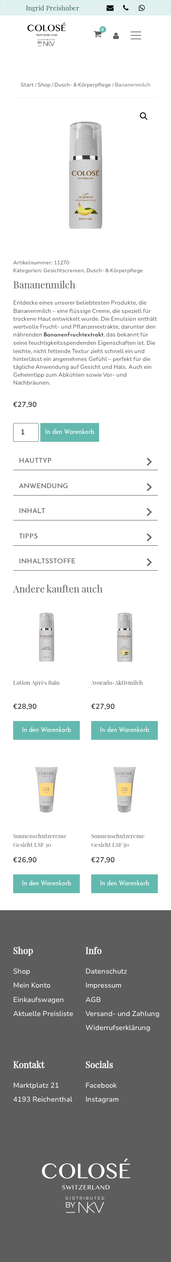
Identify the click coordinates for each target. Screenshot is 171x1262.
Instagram (102, 1099)
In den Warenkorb (69, 432)
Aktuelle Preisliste (43, 1014)
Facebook (101, 1085)
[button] (144, 116)
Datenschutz (106, 971)
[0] (95, 35)
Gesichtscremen (63, 270)
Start (27, 84)
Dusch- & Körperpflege (82, 84)
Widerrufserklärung (118, 1028)
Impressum (103, 985)
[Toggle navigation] (136, 35)
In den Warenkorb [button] (46, 730)
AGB (93, 1000)
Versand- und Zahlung (123, 1014)
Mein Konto (31, 985)
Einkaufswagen (38, 1000)
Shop (44, 84)
